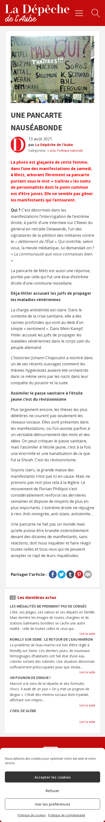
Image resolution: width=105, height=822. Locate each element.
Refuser (52, 790)
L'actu (52, 150)
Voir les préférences (52, 804)
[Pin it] (79, 573)
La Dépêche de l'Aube (54, 144)
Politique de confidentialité (66, 815)
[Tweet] (61, 573)
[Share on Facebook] (53, 573)
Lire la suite (87, 634)
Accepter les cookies (52, 777)
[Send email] (88, 573)
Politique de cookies (32, 815)
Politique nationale (70, 150)
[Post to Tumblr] (70, 573)
